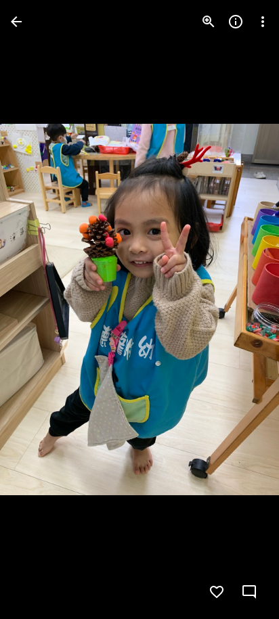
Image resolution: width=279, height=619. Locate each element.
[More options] (262, 21)
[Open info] (235, 21)
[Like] (217, 592)
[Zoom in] (208, 21)
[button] (38, 310)
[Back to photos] (16, 21)
